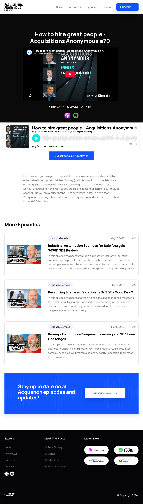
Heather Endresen (55, 466)
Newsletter (74, 7)
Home (59, 7)
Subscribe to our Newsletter (71, 155)
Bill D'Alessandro (53, 460)
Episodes (92, 7)
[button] (127, 7)
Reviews (107, 7)
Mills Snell (49, 453)
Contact (9, 466)
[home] (13, 7)
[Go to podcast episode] (71, 254)
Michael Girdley (53, 447)
